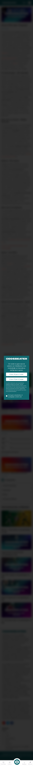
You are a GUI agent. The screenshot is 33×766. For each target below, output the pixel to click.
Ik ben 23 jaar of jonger (16, 379)
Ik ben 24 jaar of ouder (16, 374)
